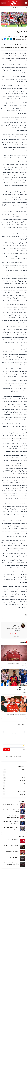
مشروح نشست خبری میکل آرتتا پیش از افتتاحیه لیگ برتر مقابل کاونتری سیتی (11, 863)
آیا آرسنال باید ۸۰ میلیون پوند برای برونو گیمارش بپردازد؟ (11, 828)
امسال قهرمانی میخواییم (14, 857)
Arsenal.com (18, 615)
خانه (26, 7)
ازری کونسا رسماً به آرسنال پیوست (12, 851)
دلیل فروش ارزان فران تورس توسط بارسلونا (11, 804)
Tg (10, 39)
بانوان (24, 783)
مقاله (18, 7)
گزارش (2, 618)
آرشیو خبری (22, 7)
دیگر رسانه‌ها (22, 794)
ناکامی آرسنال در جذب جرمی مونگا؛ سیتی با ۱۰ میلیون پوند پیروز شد (11, 822)
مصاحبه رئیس (22, 775)
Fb (5, 39)
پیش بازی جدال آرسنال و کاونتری (13, 839)
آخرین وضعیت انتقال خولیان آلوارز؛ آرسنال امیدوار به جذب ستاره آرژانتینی (11, 816)
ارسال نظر (7, 750)
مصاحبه (23, 769)
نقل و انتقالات (22, 778)
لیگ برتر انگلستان (22, 780)
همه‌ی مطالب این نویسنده (15, 633)
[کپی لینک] (2, 39)
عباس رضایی (21, 36)
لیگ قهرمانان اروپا (21, 791)
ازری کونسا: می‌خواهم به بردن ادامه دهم (11, 845)
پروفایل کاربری (17, 636)
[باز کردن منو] (26, 3)
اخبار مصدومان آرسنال (21, 789)
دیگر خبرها (23, 772)
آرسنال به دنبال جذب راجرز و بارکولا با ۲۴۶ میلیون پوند (11, 810)
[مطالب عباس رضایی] (23, 625)
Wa (8, 39)
